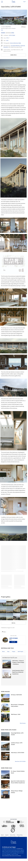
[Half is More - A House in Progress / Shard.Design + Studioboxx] (6, 664)
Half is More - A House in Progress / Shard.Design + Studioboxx (18, 662)
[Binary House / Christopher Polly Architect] (5, 708)
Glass (8, 651)
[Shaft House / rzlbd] (5, 718)
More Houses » (23, 723)
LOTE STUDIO (12, 35)
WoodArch (6, 47)
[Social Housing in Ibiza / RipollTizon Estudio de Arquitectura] (6, 674)
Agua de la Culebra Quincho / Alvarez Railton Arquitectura (18, 782)
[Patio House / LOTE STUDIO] (5, 756)
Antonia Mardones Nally (15, 43)
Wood (3, 651)
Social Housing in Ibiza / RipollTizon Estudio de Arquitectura (18, 672)
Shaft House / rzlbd (15, 714)
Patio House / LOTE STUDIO (17, 752)
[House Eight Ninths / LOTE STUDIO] (5, 736)
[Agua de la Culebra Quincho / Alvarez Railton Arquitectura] (5, 784)
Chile (12, 33)
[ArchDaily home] (13, 2)
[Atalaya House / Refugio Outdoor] (5, 794)
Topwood (22, 45)
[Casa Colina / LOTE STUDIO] (9, 602)
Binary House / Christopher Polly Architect (17, 705)
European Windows (15, 45)
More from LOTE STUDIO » (20, 761)
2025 (7, 40)
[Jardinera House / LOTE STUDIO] (5, 746)
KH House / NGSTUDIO (16, 695)
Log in (24, 1)
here (2, 30)
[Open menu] (2, 2)
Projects (13, 651)
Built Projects (20, 651)
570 (7, 38)
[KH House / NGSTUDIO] (5, 698)
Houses (3, 33)
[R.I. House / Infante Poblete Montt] (5, 774)
